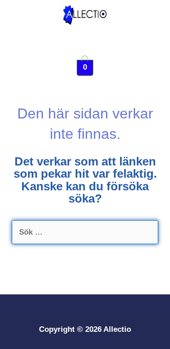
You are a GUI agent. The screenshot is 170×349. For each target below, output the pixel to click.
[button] (85, 42)
